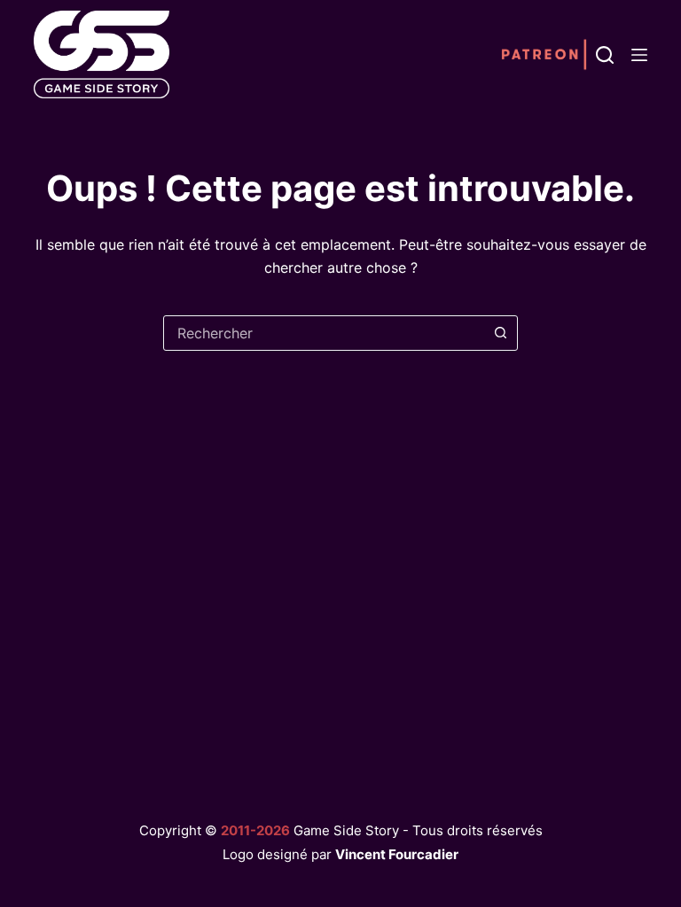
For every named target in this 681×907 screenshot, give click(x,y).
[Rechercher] (605, 55)
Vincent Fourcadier (396, 854)
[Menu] (639, 55)
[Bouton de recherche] (500, 333)
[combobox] (323, 333)
